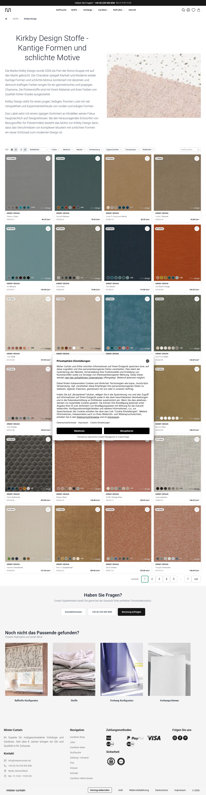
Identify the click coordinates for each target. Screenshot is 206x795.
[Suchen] (198, 150)
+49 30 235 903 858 (105, 3)
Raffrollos (117, 10)
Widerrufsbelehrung (139, 790)
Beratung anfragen (131, 612)
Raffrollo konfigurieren (78, 194)
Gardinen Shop (77, 737)
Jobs (72, 742)
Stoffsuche (61, 10)
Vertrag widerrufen (99, 790)
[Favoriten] (193, 10)
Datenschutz (161, 790)
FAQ (72, 763)
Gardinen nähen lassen (81, 778)
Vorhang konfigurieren (28, 194)
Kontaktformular (73, 612)
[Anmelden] (188, 10)
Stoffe (74, 10)
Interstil (132, 10)
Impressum (180, 790)
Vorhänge (87, 10)
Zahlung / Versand (79, 757)
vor (196, 579)
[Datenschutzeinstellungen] (7, 793)
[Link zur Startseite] (8, 10)
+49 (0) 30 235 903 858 (20, 765)
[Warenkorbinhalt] (198, 10)
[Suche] (183, 10)
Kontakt (74, 773)
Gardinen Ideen (77, 747)
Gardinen (102, 10)
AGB (120, 790)
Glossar (74, 768)
